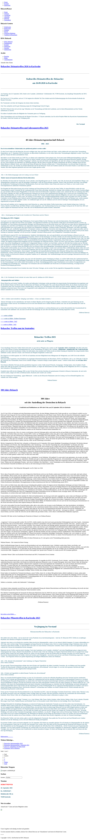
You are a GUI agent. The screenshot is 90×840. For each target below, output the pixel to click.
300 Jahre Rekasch (9, 390)
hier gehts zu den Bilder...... (8, 614)
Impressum (7, 5)
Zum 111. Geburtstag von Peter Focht (14, 746)
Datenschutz (7, 49)
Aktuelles (6, 17)
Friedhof (6, 30)
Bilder (6, 58)
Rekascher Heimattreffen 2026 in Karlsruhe (21, 66)
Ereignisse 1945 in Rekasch (12, 748)
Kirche (6, 31)
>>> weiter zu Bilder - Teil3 (8, 324)
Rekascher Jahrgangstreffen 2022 (13, 743)
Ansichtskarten (8, 59)
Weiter (6, 762)
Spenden (6, 48)
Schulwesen (7, 27)
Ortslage (6, 13)
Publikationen (8, 43)
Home (6, 2)
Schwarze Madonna (9, 33)
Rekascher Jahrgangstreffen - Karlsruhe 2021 (16, 745)
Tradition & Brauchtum (10, 35)
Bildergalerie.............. (7, 736)
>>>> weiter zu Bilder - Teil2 (9, 321)
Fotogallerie (7, 20)
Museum (6, 18)
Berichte (6, 56)
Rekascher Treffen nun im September (18, 328)
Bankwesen (7, 28)
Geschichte (7, 15)
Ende (5, 764)
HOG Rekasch (8, 41)
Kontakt (6, 3)
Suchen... (3, 777)
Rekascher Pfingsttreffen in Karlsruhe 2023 (20, 618)
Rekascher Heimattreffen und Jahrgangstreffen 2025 (24, 128)
